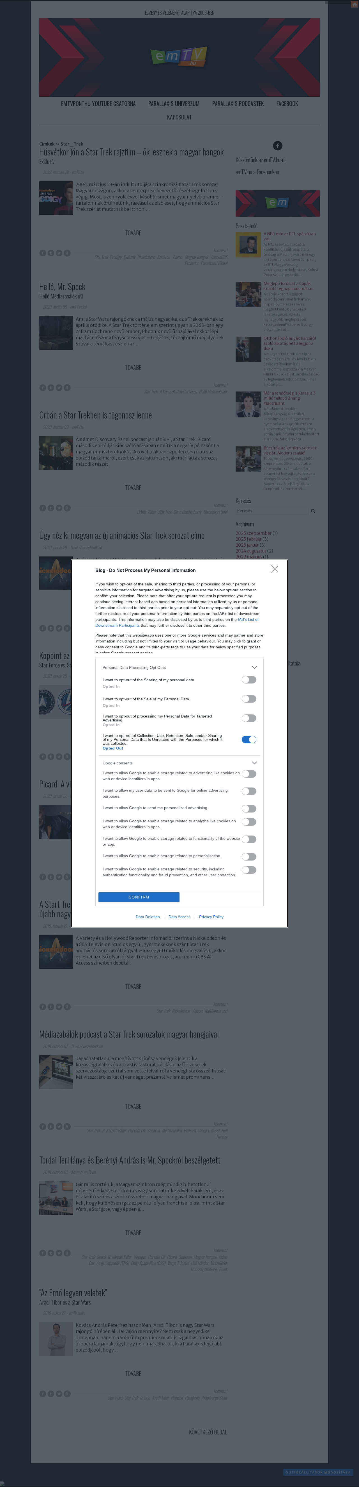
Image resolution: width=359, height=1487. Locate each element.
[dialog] (179, 743)
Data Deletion (148, 917)
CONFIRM (139, 897)
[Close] (276, 570)
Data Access (179, 917)
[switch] (249, 679)
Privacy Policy (211, 917)
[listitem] (179, 667)
